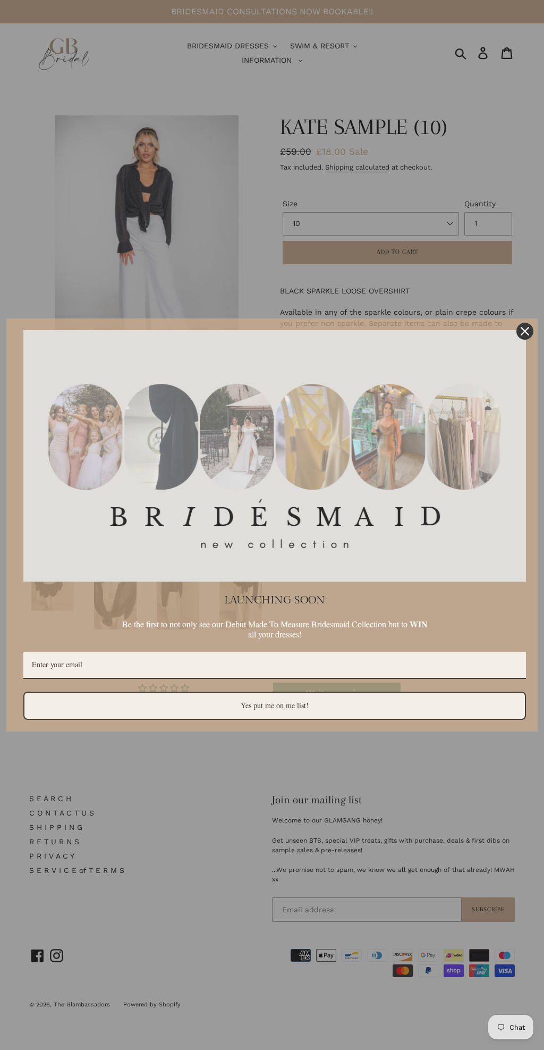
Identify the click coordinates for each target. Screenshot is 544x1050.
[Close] (525, 331)
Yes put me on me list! (275, 705)
